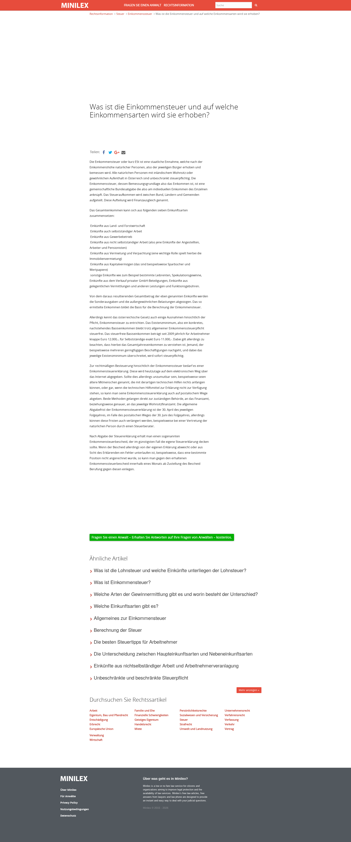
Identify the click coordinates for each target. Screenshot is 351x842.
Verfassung (232, 719)
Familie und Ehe (145, 710)
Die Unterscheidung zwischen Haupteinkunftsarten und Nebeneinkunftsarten (173, 653)
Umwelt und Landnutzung (196, 729)
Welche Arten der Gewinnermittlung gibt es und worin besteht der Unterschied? (176, 593)
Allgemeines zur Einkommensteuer (130, 617)
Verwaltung (97, 735)
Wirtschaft (96, 740)
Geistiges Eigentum (146, 719)
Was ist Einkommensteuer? (122, 582)
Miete (138, 729)
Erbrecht (95, 724)
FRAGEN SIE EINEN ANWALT (142, 5)
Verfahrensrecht (235, 715)
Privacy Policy (69, 802)
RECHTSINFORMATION (179, 5)
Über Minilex (68, 790)
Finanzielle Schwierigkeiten (151, 715)
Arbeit (93, 710)
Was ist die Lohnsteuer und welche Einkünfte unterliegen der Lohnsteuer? (170, 570)
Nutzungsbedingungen (74, 809)
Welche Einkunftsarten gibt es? (126, 605)
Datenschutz (68, 815)
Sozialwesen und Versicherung (199, 715)
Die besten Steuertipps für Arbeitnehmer (135, 641)
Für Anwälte (68, 796)
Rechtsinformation (101, 14)
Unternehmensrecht (237, 710)
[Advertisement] (119, 35)
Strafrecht (186, 724)
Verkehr (230, 724)
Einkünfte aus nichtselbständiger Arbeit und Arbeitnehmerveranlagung (166, 665)
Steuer (120, 14)
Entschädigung (99, 719)
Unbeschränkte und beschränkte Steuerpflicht (141, 677)
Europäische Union (101, 729)
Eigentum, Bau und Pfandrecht (109, 715)
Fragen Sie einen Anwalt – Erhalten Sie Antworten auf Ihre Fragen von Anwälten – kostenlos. (162, 537)
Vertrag (229, 729)
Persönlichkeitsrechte (193, 710)
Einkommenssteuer (140, 14)
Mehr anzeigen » (249, 690)
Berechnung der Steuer (118, 629)
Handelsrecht (143, 724)
